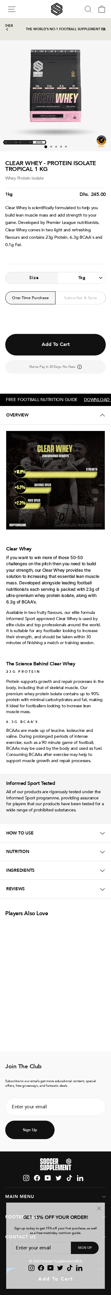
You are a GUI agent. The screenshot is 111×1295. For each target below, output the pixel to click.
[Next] (104, 29)
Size (34, 278)
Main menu (19, 1197)
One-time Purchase (30, 298)
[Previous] (7, 29)
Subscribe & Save (80, 298)
